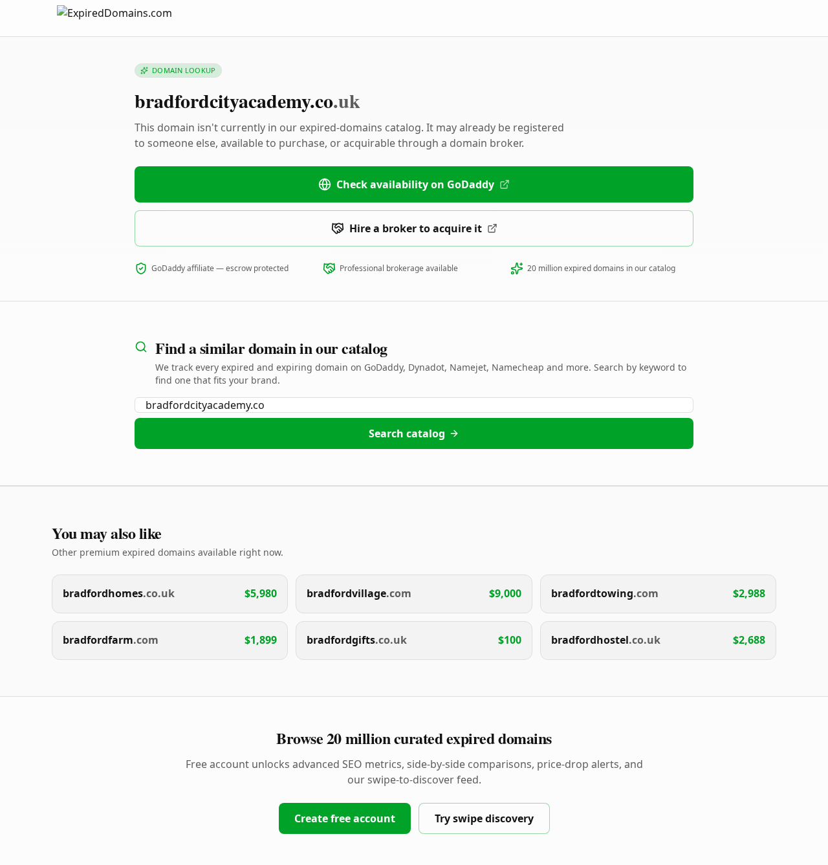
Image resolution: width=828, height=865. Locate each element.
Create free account (344, 818)
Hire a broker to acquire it (415, 228)
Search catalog (407, 433)
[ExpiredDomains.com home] (128, 17)
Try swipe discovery (484, 818)
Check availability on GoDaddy (415, 184)
